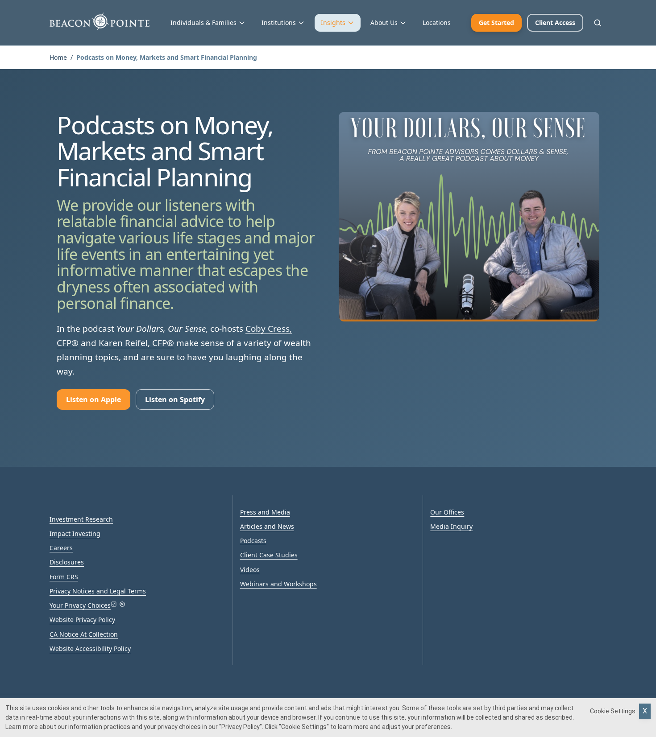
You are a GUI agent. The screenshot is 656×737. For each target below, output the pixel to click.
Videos (250, 569)
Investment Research (81, 519)
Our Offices (447, 512)
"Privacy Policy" (240, 726)
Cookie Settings (612, 711)
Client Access (555, 22)
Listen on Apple (93, 399)
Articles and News (267, 526)
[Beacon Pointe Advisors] (99, 21)
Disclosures (67, 562)
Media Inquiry (451, 526)
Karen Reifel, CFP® (136, 343)
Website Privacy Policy (82, 619)
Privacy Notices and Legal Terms (98, 591)
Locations (437, 22)
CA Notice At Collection (84, 634)
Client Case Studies (269, 555)
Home (58, 57)
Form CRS (64, 576)
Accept (645, 711)
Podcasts (253, 540)
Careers (61, 547)
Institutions (279, 22)
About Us (384, 22)
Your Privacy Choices (80, 605)
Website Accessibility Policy (90, 648)
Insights (333, 22)
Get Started (496, 22)
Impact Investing (75, 533)
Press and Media (265, 512)
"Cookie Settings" (304, 726)
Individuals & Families (203, 22)
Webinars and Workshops (278, 584)
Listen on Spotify (175, 399)
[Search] (597, 23)
